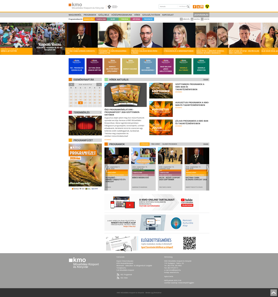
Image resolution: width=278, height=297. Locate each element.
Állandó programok (169, 144)
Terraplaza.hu (121, 268)
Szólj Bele (103, 14)
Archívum (182, 6)
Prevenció (148, 19)
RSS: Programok (126, 275)
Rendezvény (89, 19)
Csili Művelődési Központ (125, 270)
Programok (90, 14)
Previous (1, 39)
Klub (113, 19)
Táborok (124, 19)
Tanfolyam (101, 19)
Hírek (137, 14)
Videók (206, 19)
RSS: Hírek (124, 278)
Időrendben (145, 144)
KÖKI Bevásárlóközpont (124, 263)
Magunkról (75, 14)
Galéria (196, 19)
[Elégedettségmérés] (151, 243)
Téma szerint (155, 144)
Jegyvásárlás (201, 14)
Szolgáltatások (151, 14)
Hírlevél (186, 19)
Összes (205, 79)
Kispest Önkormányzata (124, 261)
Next (276, 39)
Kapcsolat (168, 14)
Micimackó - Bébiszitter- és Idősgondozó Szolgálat (134, 265)
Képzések (136, 19)
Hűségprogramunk (121, 14)
